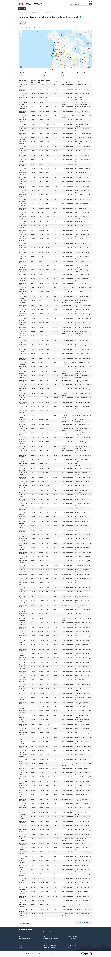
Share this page (84, 922)
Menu (21, 8)
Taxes (44, 936)
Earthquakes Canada (46, 12)
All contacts (21, 931)
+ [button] (20, 31)
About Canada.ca (40, 953)
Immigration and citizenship (24, 938)
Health (20, 947)
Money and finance (72, 938)
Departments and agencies (49, 931)
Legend (89, 66)
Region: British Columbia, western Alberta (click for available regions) (42, 28)
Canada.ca (21, 12)
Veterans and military (72, 945)
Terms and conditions (50, 953)
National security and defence (49, 940)
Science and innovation (72, 940)
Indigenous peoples (72, 943)
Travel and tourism (23, 940)
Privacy (58, 953)
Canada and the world (72, 936)
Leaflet (60, 67)
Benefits (20, 945)
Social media (21, 953)
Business (21, 943)
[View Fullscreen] (21, 36)
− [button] (20, 33)
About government (72, 931)
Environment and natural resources (50, 938)
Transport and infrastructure (49, 947)
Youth (69, 947)
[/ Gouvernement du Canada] (30, 4)
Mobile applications (30, 953)
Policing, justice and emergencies (50, 945)
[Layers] (90, 31)
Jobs (20, 936)
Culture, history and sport (48, 943)
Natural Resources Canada (32, 12)
